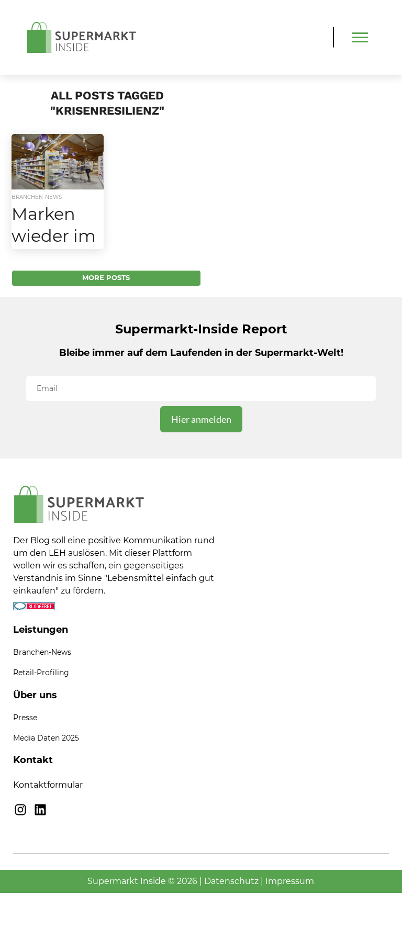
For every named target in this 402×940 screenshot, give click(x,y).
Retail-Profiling (41, 672)
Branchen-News (42, 652)
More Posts (106, 278)
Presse (25, 717)
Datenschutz (231, 881)
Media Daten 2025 (46, 738)
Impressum (289, 881)
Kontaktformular (48, 785)
